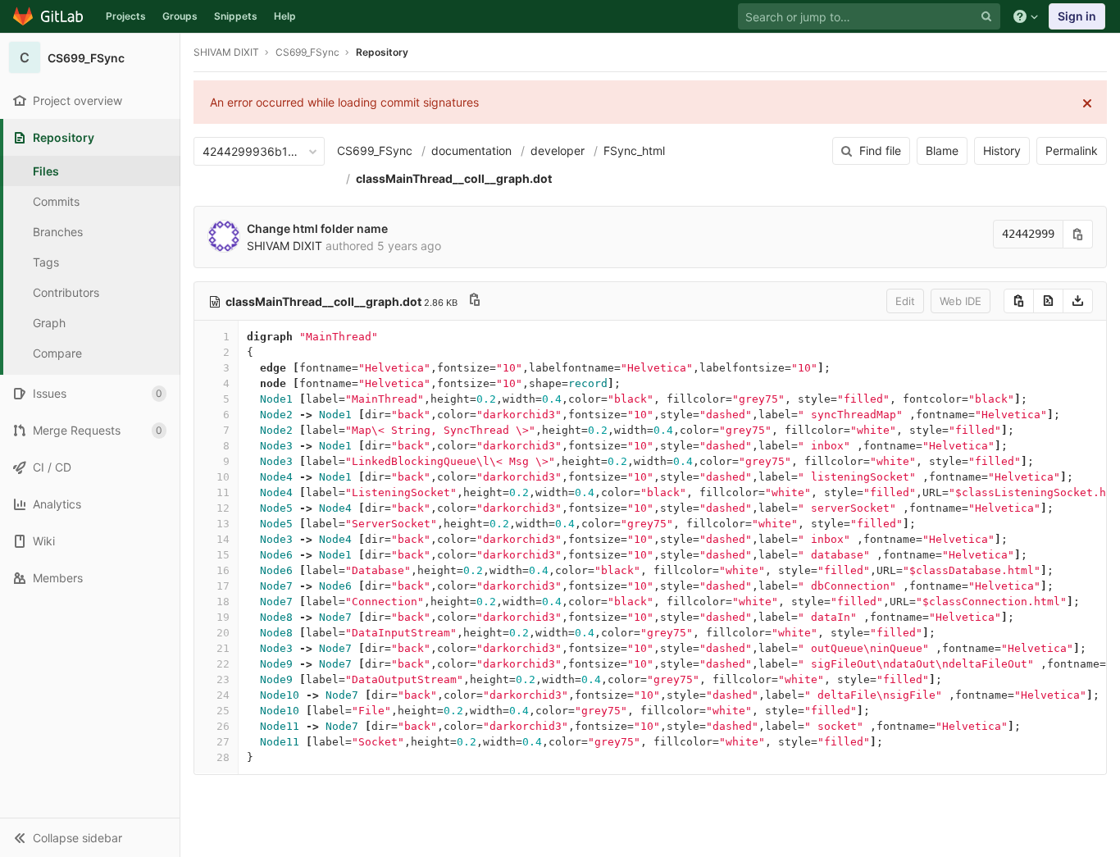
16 (223, 570)
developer (557, 150)
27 (223, 742)
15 (223, 555)
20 (223, 633)
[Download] (1078, 301)
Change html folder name (317, 228)
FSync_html (634, 150)
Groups (180, 16)
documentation (471, 150)
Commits (56, 201)
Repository (382, 52)
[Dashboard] (49, 16)
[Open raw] (1048, 301)
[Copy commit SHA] (1078, 234)
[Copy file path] (474, 301)
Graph (49, 323)
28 (223, 757)
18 (223, 601)
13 (223, 523)
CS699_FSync (374, 150)
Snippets (235, 16)
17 (223, 586)
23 (223, 679)
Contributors (66, 292)
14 (223, 539)
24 (223, 695)
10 (223, 477)
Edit (905, 301)
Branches (58, 232)
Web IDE (960, 301)
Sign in (1077, 16)
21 (223, 648)
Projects (126, 16)
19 (223, 617)
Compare (57, 353)
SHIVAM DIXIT (226, 52)
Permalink (1071, 150)
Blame (942, 150)
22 (223, 664)
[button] (90, 837)
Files (46, 171)
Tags (46, 262)
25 (223, 710)
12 (223, 508)
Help (285, 16)
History (1002, 150)
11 (223, 492)
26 (223, 726)
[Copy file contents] (1019, 301)
